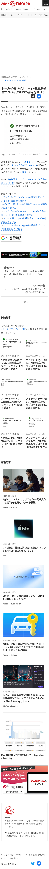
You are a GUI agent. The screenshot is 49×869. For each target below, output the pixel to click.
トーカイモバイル (28, 162)
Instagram (27, 9)
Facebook (8, 9)
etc (12, 15)
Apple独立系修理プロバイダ (24, 165)
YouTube (37, 9)
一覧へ (24, 302)
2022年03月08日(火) (9, 77)
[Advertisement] (24, 44)
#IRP (24, 80)
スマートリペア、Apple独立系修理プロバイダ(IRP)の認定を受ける (25, 289)
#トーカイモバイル (13, 80)
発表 (24, 172)
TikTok (45, 9)
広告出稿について (36, 855)
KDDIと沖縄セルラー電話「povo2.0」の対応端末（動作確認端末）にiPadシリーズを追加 (24, 273)
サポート (22, 15)
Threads (18, 9)
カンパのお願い (10, 858)
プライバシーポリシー (13, 855)
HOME (3, 15)
